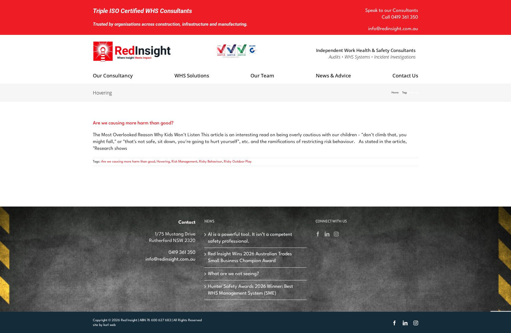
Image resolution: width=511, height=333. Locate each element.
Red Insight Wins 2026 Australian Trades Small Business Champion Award (250, 257)
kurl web (110, 325)
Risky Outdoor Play (238, 161)
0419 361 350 (404, 17)
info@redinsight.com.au (393, 29)
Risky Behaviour (210, 161)
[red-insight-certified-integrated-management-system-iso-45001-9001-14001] (236, 46)
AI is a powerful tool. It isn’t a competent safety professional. (250, 238)
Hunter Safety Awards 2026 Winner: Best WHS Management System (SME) (250, 290)
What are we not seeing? (233, 274)
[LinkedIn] (327, 234)
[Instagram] (336, 234)
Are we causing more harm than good (128, 161)
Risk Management (184, 161)
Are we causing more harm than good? (133, 123)
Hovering (163, 161)
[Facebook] (318, 234)
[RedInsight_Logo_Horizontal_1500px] (132, 41)
